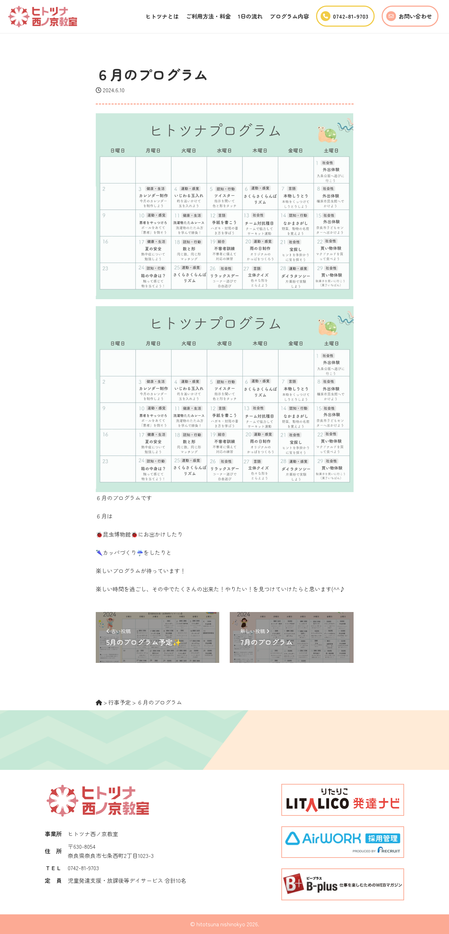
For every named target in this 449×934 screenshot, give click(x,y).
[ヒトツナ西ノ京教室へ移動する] (99, 702)
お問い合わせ (415, 16)
